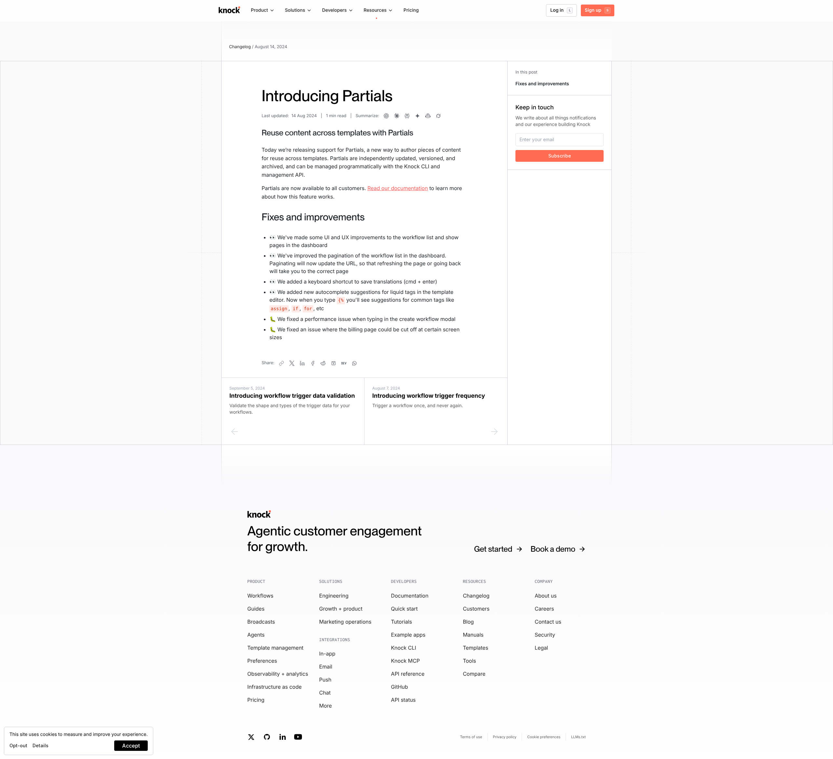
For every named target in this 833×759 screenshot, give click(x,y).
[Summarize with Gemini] (417, 116)
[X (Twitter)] (291, 363)
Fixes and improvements (542, 84)
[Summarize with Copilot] (427, 116)
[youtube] (298, 737)
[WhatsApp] (354, 363)
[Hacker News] (333, 363)
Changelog (240, 46)
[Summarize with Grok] (438, 116)
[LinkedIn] (302, 363)
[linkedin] (282, 737)
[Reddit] (323, 363)
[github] (267, 737)
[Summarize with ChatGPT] (386, 116)
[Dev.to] (343, 363)
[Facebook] (312, 363)
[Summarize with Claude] (396, 116)
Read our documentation (397, 188)
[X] (251, 737)
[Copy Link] (281, 363)
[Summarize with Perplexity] (407, 116)
